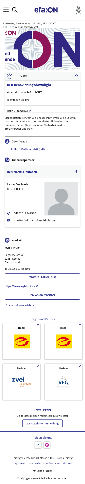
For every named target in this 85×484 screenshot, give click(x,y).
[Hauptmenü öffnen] (5, 10)
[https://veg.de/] (63, 382)
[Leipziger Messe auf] (38, 444)
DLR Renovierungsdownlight (21, 27)
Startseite (8, 23)
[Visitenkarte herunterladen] (76, 172)
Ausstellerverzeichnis (28, 23)
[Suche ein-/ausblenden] (14, 10)
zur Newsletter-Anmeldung (42, 423)
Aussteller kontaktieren (43, 276)
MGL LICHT (49, 23)
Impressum (19, 463)
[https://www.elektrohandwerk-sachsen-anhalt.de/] (63, 341)
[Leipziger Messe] (78, 10)
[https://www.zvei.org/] (21, 382)
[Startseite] (46, 10)
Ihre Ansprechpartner (42, 295)
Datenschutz (36, 463)
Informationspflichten (59, 463)
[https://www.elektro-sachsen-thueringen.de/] (21, 341)
